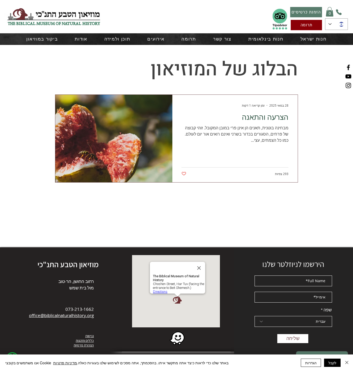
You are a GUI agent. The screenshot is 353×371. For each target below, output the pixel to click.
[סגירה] (347, 363)
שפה (328, 310)
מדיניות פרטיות (65, 362)
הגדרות (311, 362)
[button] (330, 12)
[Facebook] (348, 67)
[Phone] (338, 12)
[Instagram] (348, 85)
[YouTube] (348, 76)
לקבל (332, 362)
